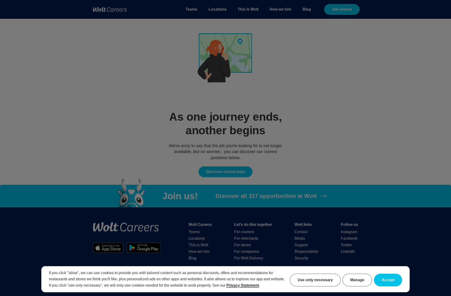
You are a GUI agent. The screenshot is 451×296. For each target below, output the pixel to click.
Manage (357, 280)
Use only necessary (315, 280)
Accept (388, 280)
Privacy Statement (242, 285)
